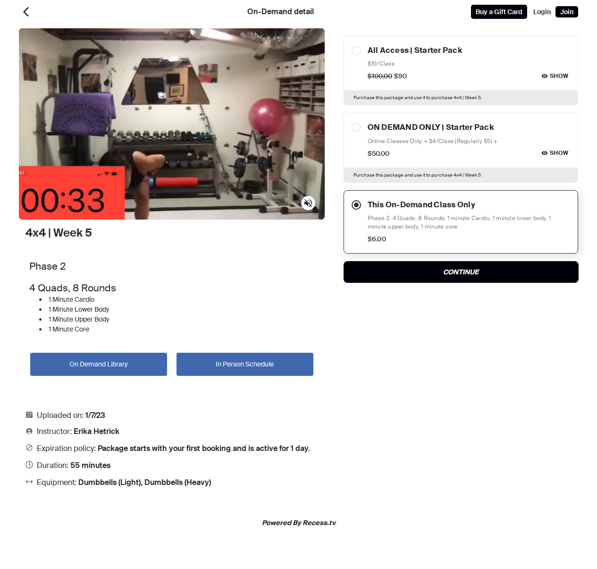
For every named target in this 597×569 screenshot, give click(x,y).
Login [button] (542, 11)
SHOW (559, 76)
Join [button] (566, 11)
